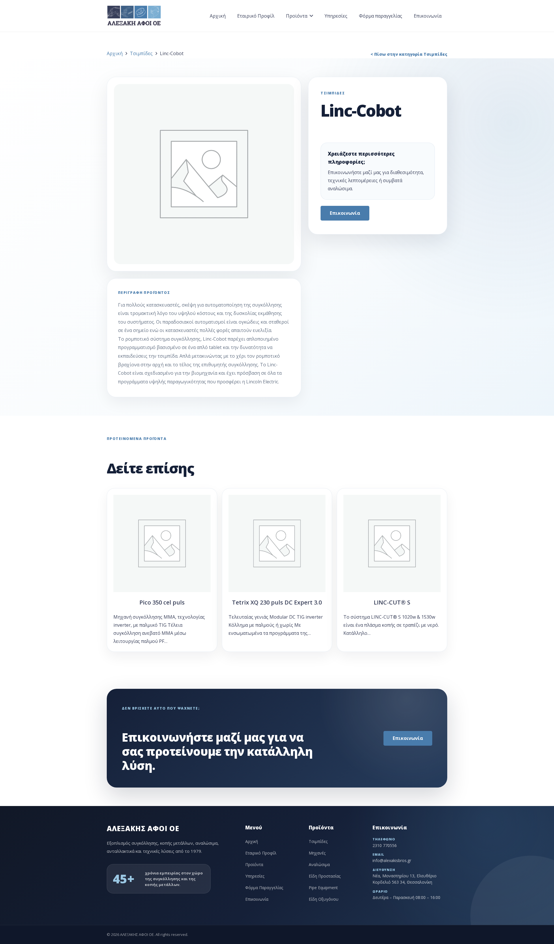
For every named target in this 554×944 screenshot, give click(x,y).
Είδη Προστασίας (324, 876)
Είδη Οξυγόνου (323, 899)
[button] (311, 15)
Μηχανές (317, 853)
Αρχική (115, 53)
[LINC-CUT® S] (392, 570)
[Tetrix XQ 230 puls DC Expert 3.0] (277, 570)
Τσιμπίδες (141, 53)
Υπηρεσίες (254, 876)
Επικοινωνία (256, 899)
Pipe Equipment (323, 887)
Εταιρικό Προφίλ (260, 853)
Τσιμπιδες (333, 93)
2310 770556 (385, 845)
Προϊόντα (254, 864)
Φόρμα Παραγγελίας (264, 887)
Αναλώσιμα (319, 864)
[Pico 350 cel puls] (162, 570)
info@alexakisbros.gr (392, 860)
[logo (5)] (134, 16)
